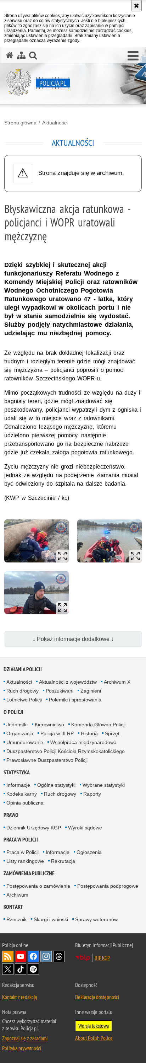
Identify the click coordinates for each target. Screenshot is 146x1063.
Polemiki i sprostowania (75, 700)
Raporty (92, 794)
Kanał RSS (7, 956)
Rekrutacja (63, 861)
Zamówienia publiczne (29, 873)
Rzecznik (16, 919)
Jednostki (17, 724)
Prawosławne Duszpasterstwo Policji (47, 760)
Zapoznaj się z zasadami (24, 1038)
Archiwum (17, 895)
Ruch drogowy (22, 691)
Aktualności (55, 122)
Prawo (11, 815)
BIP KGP (102, 957)
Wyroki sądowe (85, 827)
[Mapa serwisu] (21, 55)
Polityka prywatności (21, 1048)
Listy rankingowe (25, 861)
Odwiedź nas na (20, 956)
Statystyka (17, 772)
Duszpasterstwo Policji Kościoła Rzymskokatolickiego (65, 751)
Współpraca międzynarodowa (83, 742)
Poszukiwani (59, 691)
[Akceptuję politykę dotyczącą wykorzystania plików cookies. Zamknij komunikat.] (136, 5)
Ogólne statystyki (56, 785)
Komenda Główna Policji (98, 724)
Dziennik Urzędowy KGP (33, 827)
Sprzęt (112, 733)
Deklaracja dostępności (97, 996)
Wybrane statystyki (104, 785)
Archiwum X (117, 682)
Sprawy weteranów (96, 919)
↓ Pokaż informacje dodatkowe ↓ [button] (73, 639)
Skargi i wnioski (51, 919)
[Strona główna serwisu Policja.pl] (9, 55)
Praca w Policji (21, 839)
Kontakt (13, 906)
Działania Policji (23, 669)
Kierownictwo (49, 724)
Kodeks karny (21, 794)
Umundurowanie (24, 742)
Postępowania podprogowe (107, 886)
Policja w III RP (57, 733)
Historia (89, 733)
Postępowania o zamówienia (38, 886)
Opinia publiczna (25, 803)
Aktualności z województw (68, 682)
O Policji (13, 712)
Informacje (18, 785)
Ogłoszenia (89, 852)
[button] (133, 56)
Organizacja (19, 733)
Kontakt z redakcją (19, 996)
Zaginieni (90, 691)
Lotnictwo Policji (24, 700)
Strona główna (20, 122)
